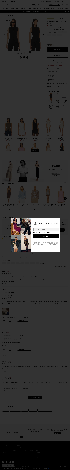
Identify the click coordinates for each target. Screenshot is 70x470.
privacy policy (55, 243)
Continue (46, 236)
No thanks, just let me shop (40, 249)
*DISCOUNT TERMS (36, 247)
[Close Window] (59, 219)
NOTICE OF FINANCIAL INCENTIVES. (50, 244)
